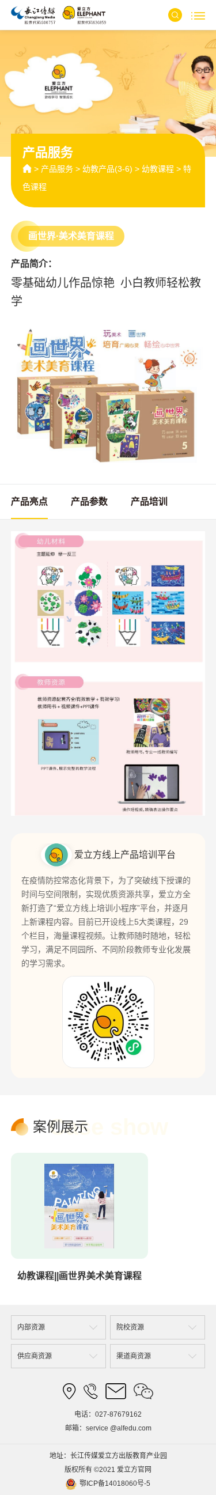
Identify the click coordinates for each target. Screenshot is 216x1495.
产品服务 (57, 168)
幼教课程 (158, 168)
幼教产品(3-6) (107, 168)
